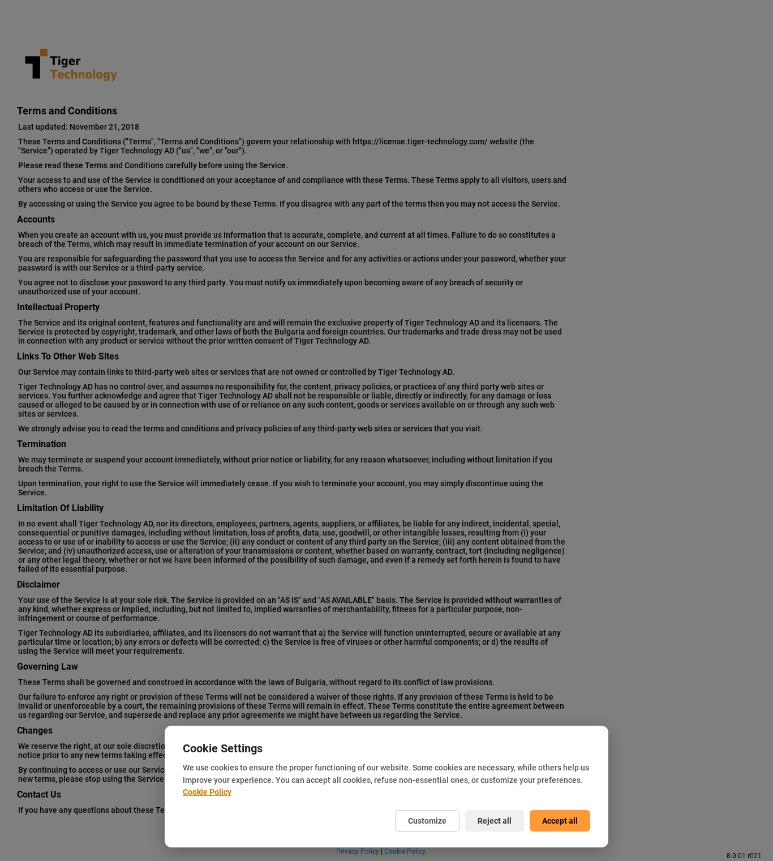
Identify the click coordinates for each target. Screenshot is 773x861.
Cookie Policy (207, 791)
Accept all (560, 820)
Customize (427, 820)
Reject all (495, 820)
